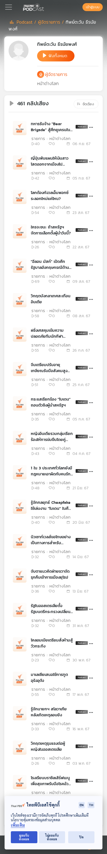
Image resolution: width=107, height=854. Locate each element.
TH (91, 805)
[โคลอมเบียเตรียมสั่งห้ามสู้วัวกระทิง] (20, 644)
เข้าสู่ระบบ (92, 7)
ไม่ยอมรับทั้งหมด (52, 837)
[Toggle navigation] (8, 7)
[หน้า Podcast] (45, 6)
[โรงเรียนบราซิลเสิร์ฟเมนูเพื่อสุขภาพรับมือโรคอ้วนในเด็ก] (20, 782)
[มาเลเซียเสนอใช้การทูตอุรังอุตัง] (20, 679)
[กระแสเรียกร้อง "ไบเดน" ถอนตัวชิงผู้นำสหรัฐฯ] (20, 403)
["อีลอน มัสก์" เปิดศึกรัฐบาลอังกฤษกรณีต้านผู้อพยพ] (20, 266)
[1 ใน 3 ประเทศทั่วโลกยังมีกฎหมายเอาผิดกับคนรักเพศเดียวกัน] (20, 472)
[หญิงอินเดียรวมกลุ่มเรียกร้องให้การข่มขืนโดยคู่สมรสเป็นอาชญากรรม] (20, 438)
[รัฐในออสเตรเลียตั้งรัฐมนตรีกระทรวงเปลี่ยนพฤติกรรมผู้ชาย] (20, 610)
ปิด (81, 837)
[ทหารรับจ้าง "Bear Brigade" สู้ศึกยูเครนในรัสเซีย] (20, 128)
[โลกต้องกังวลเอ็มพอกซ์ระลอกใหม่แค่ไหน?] (20, 197)
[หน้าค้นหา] (79, 7)
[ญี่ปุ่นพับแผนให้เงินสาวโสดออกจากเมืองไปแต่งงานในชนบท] (20, 162)
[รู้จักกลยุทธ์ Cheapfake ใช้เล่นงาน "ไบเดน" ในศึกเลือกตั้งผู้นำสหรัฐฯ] (20, 507)
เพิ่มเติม (18, 825)
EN (82, 805)
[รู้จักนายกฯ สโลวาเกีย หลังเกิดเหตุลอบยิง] (20, 713)
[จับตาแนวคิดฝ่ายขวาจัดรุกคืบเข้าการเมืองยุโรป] (20, 575)
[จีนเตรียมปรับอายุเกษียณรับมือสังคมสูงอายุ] (20, 369)
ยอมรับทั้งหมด (24, 837)
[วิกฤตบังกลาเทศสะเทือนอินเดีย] (20, 300)
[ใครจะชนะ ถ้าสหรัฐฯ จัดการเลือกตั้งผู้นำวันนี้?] (20, 231)
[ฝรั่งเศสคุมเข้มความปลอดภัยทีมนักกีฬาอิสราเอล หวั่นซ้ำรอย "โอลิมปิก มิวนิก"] (20, 334)
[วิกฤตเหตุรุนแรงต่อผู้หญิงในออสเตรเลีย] (20, 747)
